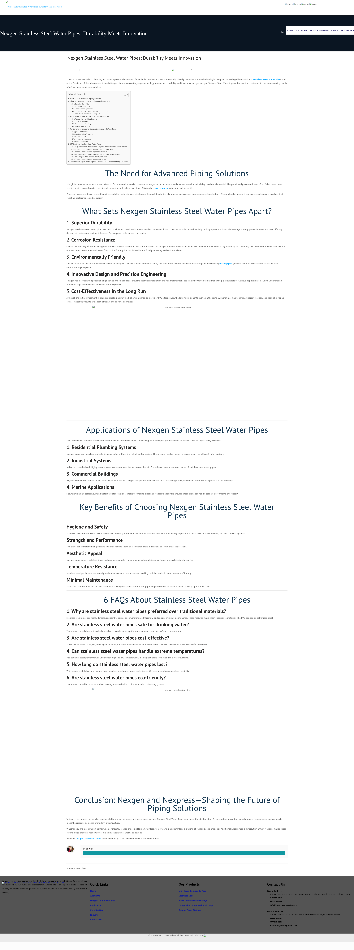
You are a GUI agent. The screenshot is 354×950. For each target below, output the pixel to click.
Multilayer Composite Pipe (192, 890)
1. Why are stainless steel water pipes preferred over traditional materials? (100, 147)
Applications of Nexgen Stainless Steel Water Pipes (89, 116)
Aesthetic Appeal (79, 137)
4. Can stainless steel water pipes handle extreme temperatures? (96, 154)
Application (96, 905)
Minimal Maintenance (81, 142)
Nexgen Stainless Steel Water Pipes (205, 429)
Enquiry (94, 914)
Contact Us (96, 919)
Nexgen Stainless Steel (161, 211)
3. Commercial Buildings (82, 124)
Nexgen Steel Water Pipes (88, 838)
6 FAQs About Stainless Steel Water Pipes (85, 144)
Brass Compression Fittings (193, 900)
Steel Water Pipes (219, 599)
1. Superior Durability (81, 104)
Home (283, 32)
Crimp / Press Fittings (190, 910)
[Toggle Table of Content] (125, 94)
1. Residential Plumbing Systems (85, 119)
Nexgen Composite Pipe (102, 900)
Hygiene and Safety (80, 132)
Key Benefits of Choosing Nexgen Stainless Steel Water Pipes (93, 129)
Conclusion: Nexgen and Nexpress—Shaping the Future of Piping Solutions (99, 161)
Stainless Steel (186, 895)
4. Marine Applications (81, 126)
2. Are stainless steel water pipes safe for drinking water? (93, 149)
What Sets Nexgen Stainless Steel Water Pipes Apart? (90, 101)
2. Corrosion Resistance (81, 106)
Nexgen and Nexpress (156, 799)
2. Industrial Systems (80, 121)
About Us (95, 895)
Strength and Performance (83, 134)
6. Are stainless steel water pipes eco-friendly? (89, 159)
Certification (96, 910)
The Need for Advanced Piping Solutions (85, 98)
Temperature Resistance (82, 139)
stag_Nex (88, 848)
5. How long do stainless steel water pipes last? (90, 157)
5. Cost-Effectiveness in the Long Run (86, 114)
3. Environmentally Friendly (83, 109)
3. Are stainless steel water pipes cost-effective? (90, 152)
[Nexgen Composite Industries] (34, 7)
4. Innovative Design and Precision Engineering (90, 111)
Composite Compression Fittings (196, 905)
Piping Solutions (219, 173)
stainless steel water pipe (266, 79)
